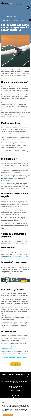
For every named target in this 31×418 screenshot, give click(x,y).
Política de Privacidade (17, 410)
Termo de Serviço (6, 411)
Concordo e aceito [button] (8, 414)
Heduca (9, 16)
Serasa (4, 92)
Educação (10, 374)
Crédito (3, 374)
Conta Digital (27, 375)
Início (3, 16)
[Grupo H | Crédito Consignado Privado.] (6, 3)
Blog (15, 16)
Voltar (15, 364)
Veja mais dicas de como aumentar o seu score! (13, 357)
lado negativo (6, 180)
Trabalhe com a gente (15, 390)
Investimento (19, 374)
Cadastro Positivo (9, 142)
